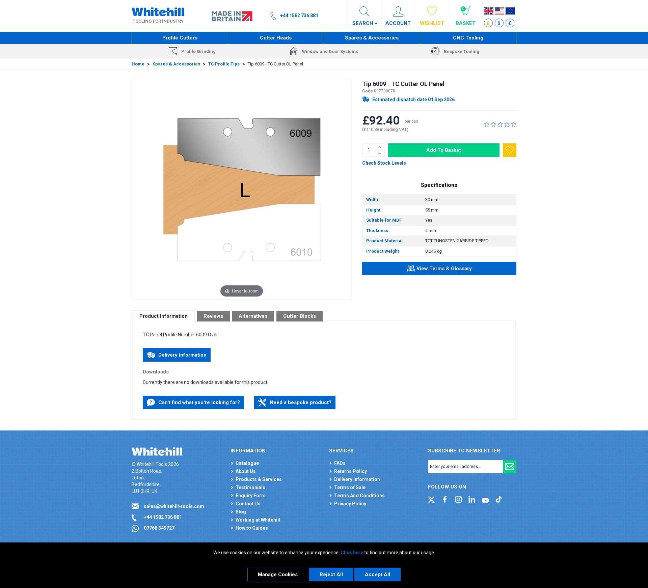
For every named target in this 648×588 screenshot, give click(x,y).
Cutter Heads (276, 38)
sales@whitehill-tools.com (174, 506)
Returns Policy (350, 471)
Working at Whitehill (258, 520)
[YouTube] (485, 499)
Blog (241, 511)
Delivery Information (357, 479)
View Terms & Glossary (444, 268)
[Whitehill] (158, 11)
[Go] (509, 466)
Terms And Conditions (359, 495)
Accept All (377, 574)
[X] (431, 499)
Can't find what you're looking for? (199, 402)
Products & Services (259, 479)
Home (138, 63)
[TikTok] (498, 499)
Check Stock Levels (384, 163)
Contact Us (248, 503)
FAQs (340, 463)
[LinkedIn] (471, 499)
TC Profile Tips (224, 63)
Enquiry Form (251, 495)
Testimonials (250, 487)
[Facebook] (444, 499)
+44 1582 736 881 (163, 517)
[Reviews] (500, 124)
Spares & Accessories (372, 38)
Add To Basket (443, 150)
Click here (352, 552)
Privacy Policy (350, 503)
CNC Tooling (468, 38)
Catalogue (247, 463)
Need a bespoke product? (300, 402)
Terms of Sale (350, 487)
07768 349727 (159, 528)
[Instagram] (458, 499)
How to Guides (252, 528)
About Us (246, 471)
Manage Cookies (278, 574)
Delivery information (182, 355)
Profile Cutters (179, 38)
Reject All (331, 574)
